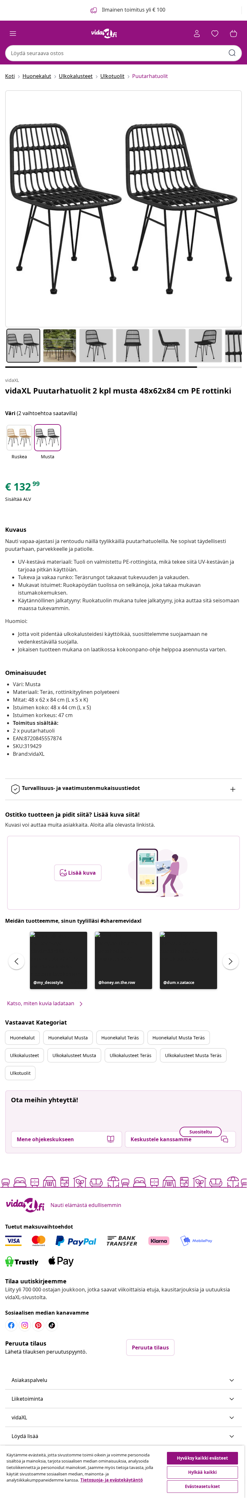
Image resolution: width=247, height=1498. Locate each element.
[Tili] (196, 33)
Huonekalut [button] (22, 1038)
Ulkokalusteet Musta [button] (74, 1055)
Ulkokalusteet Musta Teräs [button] (193, 1055)
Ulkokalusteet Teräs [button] (130, 1055)
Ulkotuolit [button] (20, 1073)
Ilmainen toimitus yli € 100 (133, 9)
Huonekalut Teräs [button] (120, 1038)
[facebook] (11, 1325)
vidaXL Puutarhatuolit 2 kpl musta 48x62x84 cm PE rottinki (118, 390)
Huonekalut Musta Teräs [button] (178, 1038)
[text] (23, 488)
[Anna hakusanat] (232, 53)
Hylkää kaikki (202, 1472)
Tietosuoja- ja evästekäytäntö (111, 1480)
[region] (122, 1471)
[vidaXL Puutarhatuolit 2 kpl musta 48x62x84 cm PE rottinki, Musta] (123, 209)
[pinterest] (38, 1325)
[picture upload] (157, 872)
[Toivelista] (214, 33)
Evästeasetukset (202, 1486)
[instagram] (25, 1325)
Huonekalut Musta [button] (68, 1038)
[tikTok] (52, 1325)
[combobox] (123, 53)
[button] (19, 446)
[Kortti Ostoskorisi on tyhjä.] (233, 33)
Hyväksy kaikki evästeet (202, 1458)
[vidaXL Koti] (104, 33)
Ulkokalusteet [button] (24, 1055)
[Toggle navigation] (13, 33)
